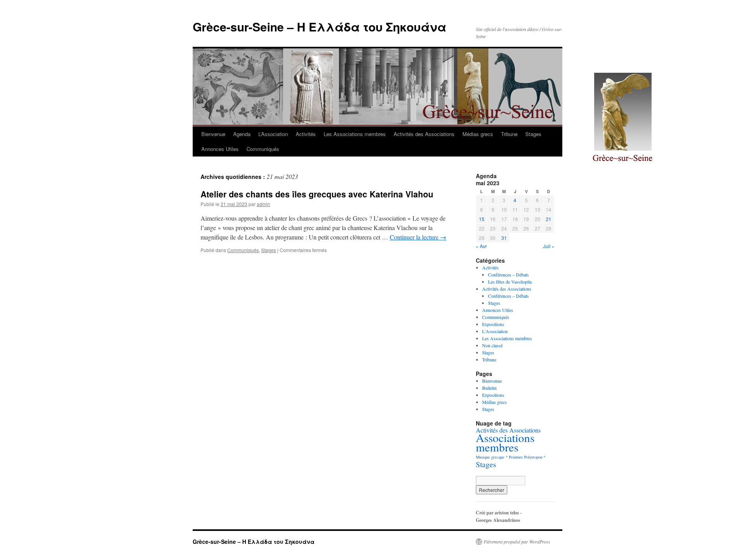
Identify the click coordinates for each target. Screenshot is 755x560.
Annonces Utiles (220, 149)
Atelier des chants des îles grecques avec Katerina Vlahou (317, 194)
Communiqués (263, 149)
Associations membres (505, 442)
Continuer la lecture (418, 237)
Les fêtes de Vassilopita (510, 281)
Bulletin (489, 388)
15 (481, 219)
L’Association (273, 134)
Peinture (516, 457)
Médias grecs (477, 134)
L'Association (495, 331)
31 (504, 237)
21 (548, 219)
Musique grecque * (492, 457)
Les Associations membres (355, 134)
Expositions (493, 324)
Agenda (241, 134)
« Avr (481, 246)
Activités (306, 134)
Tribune (509, 134)
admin (263, 204)
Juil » (548, 246)
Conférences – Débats (508, 274)
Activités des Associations (424, 134)
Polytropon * (534, 457)
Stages (533, 134)
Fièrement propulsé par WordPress (517, 541)
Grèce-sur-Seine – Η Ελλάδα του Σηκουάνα (319, 26)
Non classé (492, 345)
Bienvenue (213, 134)
